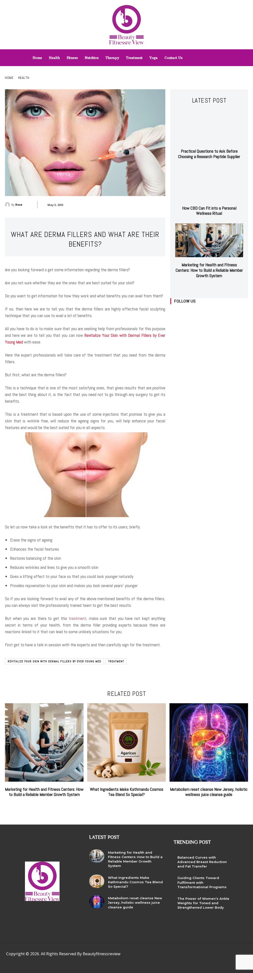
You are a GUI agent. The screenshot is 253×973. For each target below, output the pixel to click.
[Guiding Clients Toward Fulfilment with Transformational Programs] (240, 881)
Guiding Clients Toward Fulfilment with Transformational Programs (202, 882)
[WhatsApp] (212, 955)
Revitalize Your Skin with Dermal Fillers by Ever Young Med (54, 661)
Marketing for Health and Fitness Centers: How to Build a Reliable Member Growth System (209, 270)
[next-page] (212, 287)
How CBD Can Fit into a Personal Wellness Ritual (209, 210)
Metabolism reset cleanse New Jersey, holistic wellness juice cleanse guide (209, 791)
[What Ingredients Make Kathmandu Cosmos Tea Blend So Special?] (126, 742)
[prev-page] (204, 287)
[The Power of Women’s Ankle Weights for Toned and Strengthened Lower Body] (240, 902)
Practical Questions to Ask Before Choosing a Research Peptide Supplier (209, 153)
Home (9, 77)
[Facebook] (174, 311)
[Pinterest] (190, 955)
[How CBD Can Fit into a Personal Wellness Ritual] (209, 183)
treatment (77, 618)
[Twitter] (208, 311)
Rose (18, 204)
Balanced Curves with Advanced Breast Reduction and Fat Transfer (202, 861)
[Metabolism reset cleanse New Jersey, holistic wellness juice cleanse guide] (208, 742)
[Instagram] (185, 311)
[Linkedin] (196, 311)
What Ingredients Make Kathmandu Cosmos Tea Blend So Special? (126, 791)
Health (23, 77)
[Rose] (8, 204)
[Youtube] (219, 311)
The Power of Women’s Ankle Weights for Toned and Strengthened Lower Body (203, 903)
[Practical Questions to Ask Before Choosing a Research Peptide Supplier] (209, 127)
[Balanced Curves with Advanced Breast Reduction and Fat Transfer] (240, 861)
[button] (220, 56)
